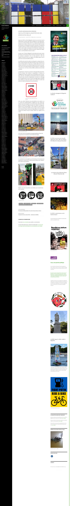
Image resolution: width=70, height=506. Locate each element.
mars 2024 (3, 98)
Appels (54, 25)
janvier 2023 (3, 115)
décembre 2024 (4, 86)
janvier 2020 (3, 161)
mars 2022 (3, 128)
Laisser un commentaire (37, 37)
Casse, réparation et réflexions (6, 47)
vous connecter (26, 222)
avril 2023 (3, 111)
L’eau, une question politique (57, 262)
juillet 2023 (3, 107)
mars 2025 (3, 82)
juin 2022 (3, 124)
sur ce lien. (60, 421)
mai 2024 (3, 95)
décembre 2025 (4, 71)
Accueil (33, 25)
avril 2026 (3, 66)
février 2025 (3, 83)
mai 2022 (3, 125)
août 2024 (3, 91)
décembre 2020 (4, 148)
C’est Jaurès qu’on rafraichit (6, 56)
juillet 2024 (3, 92)
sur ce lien (64, 418)
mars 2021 (3, 144)
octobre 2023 (4, 104)
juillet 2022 (3, 123)
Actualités (20, 31)
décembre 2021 (4, 132)
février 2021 (3, 145)
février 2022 (3, 129)
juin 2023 (3, 108)
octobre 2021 (4, 135)
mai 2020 (3, 156)
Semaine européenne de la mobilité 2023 (25, 204)
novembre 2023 (4, 103)
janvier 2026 (3, 70)
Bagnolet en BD (58, 25)
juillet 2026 (3, 62)
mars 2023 (3, 112)
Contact (64, 25)
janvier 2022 (3, 131)
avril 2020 (3, 157)
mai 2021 (3, 141)
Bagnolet (21, 203)
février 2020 (3, 160)
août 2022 (3, 121)
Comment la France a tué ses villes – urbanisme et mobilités (28, 214)
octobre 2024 (4, 88)
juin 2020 (3, 154)
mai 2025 (3, 79)
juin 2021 (3, 140)
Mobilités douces (40, 203)
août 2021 (3, 137)
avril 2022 (3, 127)
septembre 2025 (4, 75)
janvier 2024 (3, 100)
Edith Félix (29, 37)
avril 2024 (3, 96)
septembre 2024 (4, 90)
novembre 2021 (4, 133)
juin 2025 (3, 78)
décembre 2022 (4, 116)
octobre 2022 (4, 119)
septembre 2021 (4, 136)
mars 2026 (3, 67)
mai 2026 (3, 65)
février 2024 (3, 99)
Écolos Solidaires (5, 25)
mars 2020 (3, 158)
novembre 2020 (4, 149)
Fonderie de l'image (27, 203)
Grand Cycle (34, 203)
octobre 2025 (4, 74)
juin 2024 (3, 94)
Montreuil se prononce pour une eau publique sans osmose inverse (6, 52)
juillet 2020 (3, 153)
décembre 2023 (4, 102)
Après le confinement (47, 25)
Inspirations (34, 31)
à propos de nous (39, 25)
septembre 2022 (4, 120)
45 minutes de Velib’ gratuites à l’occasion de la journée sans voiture (29, 210)
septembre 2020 (4, 152)
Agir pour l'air (25, 31)
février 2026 (3, 69)
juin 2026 (3, 63)
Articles (29, 31)
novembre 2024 (4, 87)
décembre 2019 (4, 162)
